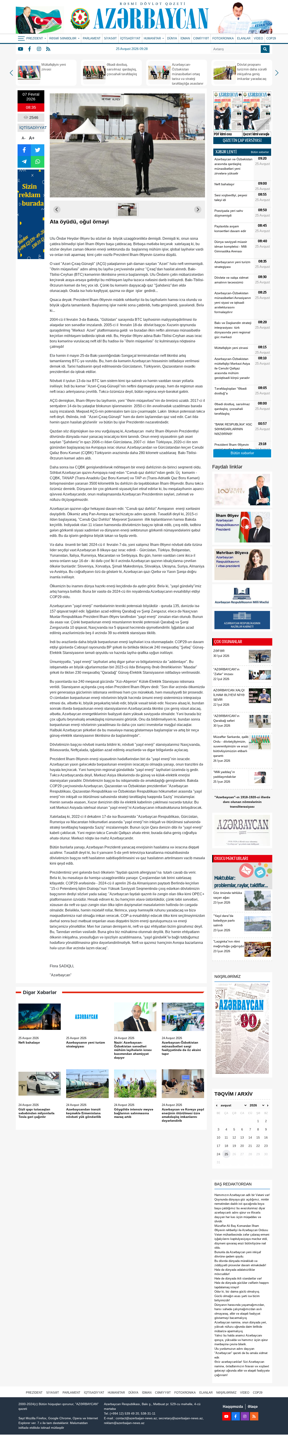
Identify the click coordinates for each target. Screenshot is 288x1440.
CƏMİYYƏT (201, 38)
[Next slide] (197, 209)
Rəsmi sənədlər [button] (63, 38)
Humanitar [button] (153, 38)
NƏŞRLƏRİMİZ (226, 1392)
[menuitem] (127, 209)
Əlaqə (253, 1406)
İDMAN (185, 38)
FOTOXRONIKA (223, 38)
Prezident (34, 1392)
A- (23, 138)
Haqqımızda (233, 1406)
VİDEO (258, 38)
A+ (32, 138)
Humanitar (116, 1392)
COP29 (271, 38)
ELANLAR (243, 38)
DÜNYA (172, 38)
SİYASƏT (110, 38)
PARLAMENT (92, 38)
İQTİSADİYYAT (130, 38)
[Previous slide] (57, 209)
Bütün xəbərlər (260, 152)
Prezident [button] (35, 38)
